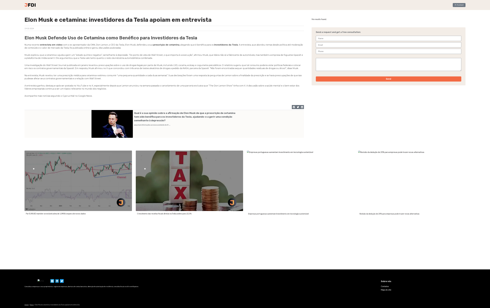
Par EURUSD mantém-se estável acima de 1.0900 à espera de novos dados (56, 214)
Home (26, 305)
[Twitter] (62, 281)
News (32, 305)
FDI (32, 5)
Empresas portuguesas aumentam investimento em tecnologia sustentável (278, 214)
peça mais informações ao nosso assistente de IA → (152, 125)
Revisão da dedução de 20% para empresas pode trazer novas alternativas (389, 214)
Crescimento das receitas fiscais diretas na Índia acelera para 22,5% (164, 214)
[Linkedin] (57, 281)
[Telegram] (52, 281)
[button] (294, 107)
